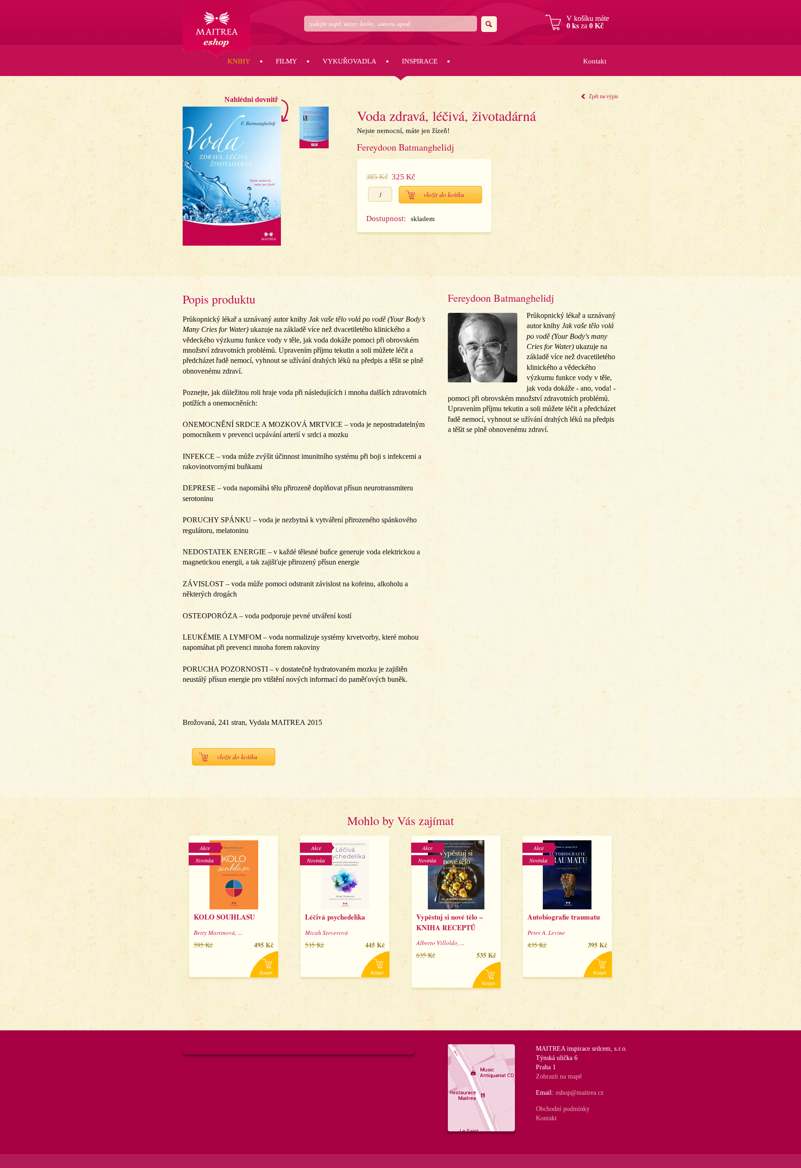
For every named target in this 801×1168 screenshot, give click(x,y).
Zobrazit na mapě (559, 1076)
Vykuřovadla (349, 61)
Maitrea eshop (216, 28)
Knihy (239, 61)
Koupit (266, 972)
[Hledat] (489, 24)
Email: (544, 1092)
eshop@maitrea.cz (580, 1092)
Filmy (286, 61)
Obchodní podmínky (563, 1108)
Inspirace (420, 61)
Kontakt (594, 61)
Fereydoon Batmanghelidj (405, 147)
